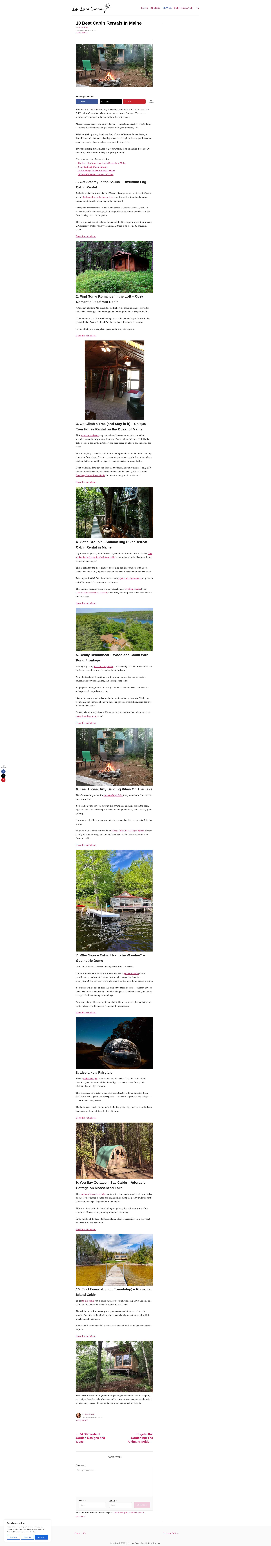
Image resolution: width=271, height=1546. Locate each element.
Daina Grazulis (83, 27)
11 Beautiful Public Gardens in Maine (95, 174)
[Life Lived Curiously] (97, 8)
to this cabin (88, 1300)
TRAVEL (85, 33)
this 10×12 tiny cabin (103, 666)
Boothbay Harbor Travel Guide (90, 475)
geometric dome (131, 973)
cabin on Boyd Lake (113, 795)
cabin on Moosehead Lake (93, 1193)
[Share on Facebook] (3, 771)
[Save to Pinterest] (3, 780)
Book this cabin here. (86, 236)
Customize (13, 1537)
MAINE (78, 33)
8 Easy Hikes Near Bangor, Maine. (128, 830)
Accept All (41, 1537)
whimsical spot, (90, 1078)
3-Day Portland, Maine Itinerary (93, 166)
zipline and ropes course (130, 578)
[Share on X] (3, 776)
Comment (80, 1465)
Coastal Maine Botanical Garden (91, 592)
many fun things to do (86, 716)
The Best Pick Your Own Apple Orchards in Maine (102, 162)
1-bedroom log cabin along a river (97, 196)
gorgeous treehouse (90, 435)
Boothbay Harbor (133, 588)
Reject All (27, 1537)
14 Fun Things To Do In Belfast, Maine (96, 170)
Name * (82, 1500)
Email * (113, 1500)
